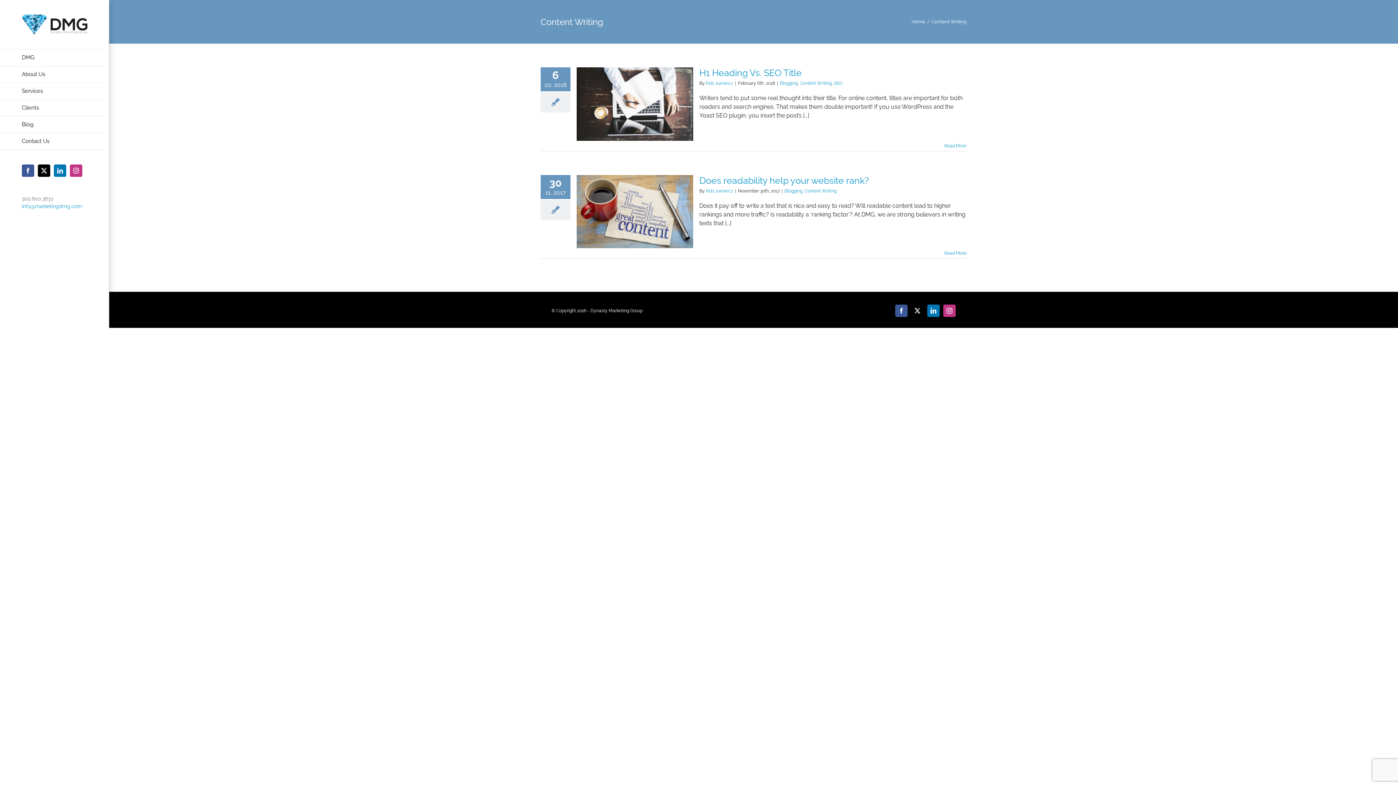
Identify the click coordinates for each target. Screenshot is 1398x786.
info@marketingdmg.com (52, 206)
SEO (838, 83)
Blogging (789, 83)
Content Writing (816, 83)
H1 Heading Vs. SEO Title (750, 72)
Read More (955, 145)
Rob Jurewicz (719, 83)
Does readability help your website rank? (784, 180)
